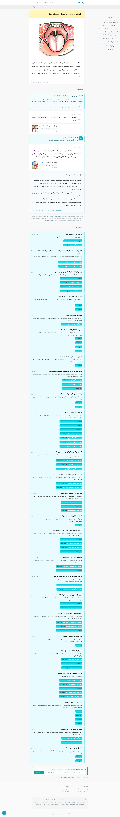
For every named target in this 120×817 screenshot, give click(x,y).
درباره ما (86, 794)
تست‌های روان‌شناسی (82, 792)
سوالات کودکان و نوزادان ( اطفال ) (66, 777)
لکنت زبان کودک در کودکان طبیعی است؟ (109, 38)
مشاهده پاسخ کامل (55, 107)
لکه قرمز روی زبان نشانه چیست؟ (111, 18)
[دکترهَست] (82, 2)
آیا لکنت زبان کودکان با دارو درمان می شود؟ (108, 29)
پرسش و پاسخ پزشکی (80, 777)
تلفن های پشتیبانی (64, 792)
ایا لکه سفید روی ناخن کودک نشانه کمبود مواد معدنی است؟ (108, 42)
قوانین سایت (65, 789)
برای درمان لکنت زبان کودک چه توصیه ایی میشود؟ (107, 25)
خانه (87, 777)
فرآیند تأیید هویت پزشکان (51, 220)
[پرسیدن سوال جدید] (4, 813)
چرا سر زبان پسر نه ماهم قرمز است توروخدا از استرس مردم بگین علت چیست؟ (108, 21)
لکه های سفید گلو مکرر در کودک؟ (111, 49)
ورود (37, 2)
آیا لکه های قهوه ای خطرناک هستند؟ (110, 46)
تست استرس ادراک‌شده (53, 772)
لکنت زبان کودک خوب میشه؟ (111, 32)
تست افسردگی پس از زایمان (79, 772)
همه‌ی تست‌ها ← (39, 772)
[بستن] (31, 137)
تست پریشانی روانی (65, 772)
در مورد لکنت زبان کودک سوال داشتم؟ (110, 35)
